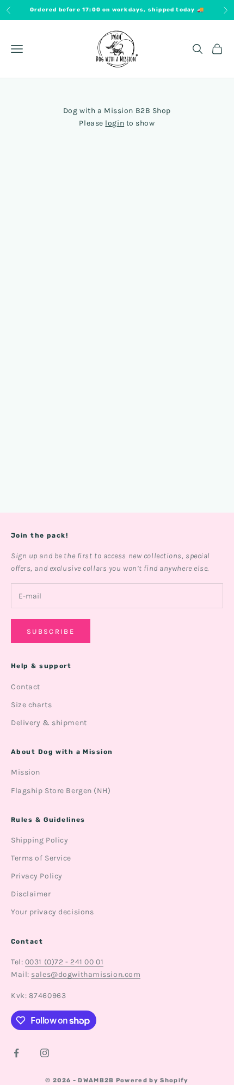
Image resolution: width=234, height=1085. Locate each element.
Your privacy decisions (52, 911)
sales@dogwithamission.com (85, 974)
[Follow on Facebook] (16, 1052)
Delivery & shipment (49, 722)
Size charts (31, 704)
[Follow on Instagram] (44, 1052)
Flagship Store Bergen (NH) (61, 790)
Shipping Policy (39, 840)
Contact (25, 686)
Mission (25, 772)
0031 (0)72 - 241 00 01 (64, 961)
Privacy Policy (37, 876)
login (114, 123)
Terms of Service (41, 858)
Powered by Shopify (152, 1080)
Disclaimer (31, 894)
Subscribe (51, 631)
